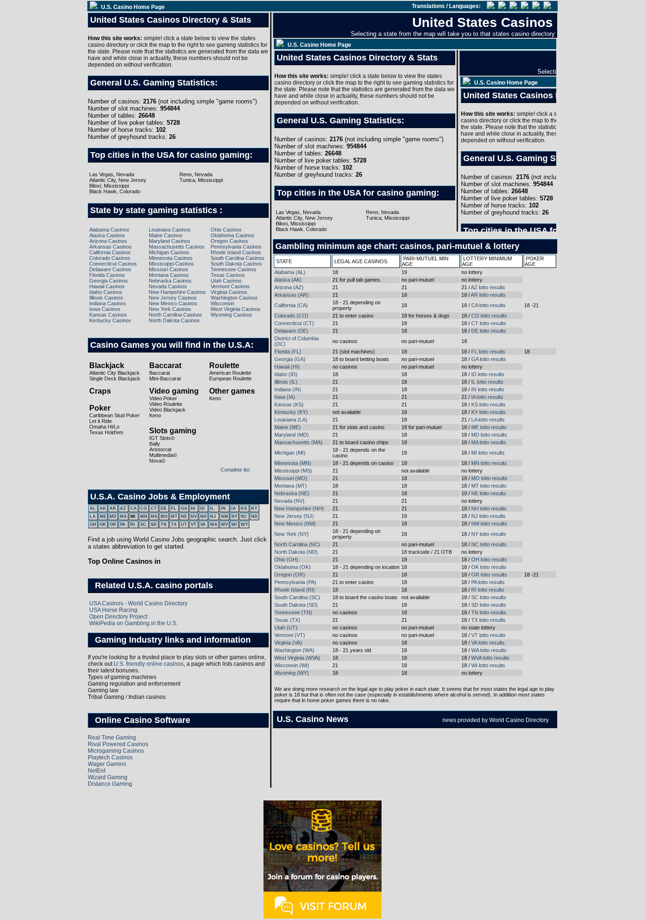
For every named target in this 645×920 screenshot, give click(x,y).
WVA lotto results (490, 658)
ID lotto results (487, 374)
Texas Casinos (228, 275)
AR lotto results (488, 295)
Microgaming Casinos (116, 751)
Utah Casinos (226, 281)
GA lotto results (488, 359)
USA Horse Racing (113, 610)
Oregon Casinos (229, 241)
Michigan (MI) (290, 453)
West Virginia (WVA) (297, 658)
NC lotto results (489, 544)
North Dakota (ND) (296, 552)
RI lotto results (487, 590)
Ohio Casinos (226, 229)
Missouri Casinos (168, 269)
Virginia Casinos (229, 292)
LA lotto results (488, 419)
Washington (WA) (294, 650)
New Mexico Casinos (173, 303)
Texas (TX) (287, 620)
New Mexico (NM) (295, 523)
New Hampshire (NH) (299, 508)
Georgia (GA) (290, 359)
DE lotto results (488, 331)
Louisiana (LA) (290, 419)
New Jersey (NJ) (294, 516)
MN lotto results (489, 463)
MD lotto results (489, 435)
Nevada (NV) (289, 501)
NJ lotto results (488, 516)
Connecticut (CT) (294, 323)
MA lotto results (488, 442)
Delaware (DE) (291, 331)
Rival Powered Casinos (118, 744)
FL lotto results (488, 351)
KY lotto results (488, 412)
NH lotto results (489, 508)
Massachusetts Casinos (176, 246)
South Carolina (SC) (297, 597)
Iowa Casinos (104, 309)
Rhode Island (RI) (294, 590)
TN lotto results (488, 612)
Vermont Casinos (230, 286)
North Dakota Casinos (174, 320)
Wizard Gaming (107, 777)
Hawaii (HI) (287, 367)
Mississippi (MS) (293, 470)
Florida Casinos (107, 275)
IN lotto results (487, 389)
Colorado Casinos (109, 258)
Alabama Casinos (109, 229)
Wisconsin (222, 303)
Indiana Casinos (107, 303)
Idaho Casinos (105, 292)
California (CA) (291, 305)
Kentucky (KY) (291, 412)
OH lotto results (489, 559)
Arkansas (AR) (291, 295)
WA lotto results (489, 650)
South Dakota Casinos (236, 264)
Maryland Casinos (169, 241)
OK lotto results (489, 567)
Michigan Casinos (169, 252)
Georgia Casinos (108, 281)
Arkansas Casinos (110, 246)
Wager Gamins (107, 764)
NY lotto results (488, 534)
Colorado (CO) (291, 315)
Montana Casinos (169, 275)
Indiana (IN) (287, 389)
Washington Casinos (234, 298)
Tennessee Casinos (233, 269)
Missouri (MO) (290, 478)
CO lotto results (489, 315)
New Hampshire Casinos (177, 292)
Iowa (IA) (284, 397)
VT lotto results (488, 635)
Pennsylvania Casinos (236, 246)
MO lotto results (489, 478)
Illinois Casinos (106, 298)
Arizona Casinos (108, 241)
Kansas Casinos (108, 315)
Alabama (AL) (290, 272)
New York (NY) (291, 534)
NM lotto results (489, 523)
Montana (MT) (290, 486)
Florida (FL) (287, 351)
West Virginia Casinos (236, 309)
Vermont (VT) (289, 635)
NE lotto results (488, 493)
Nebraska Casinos (170, 281)
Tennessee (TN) (293, 612)
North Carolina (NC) (297, 544)
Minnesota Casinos (171, 258)
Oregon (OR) (289, 574)
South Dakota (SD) (296, 605)
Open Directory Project (118, 616)
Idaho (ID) (285, 374)
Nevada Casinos (168, 286)
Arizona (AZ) (289, 287)
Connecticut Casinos (113, 264)
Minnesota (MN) (292, 463)
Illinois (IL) (285, 382)
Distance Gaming (110, 784)
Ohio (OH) (286, 559)
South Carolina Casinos (237, 258)
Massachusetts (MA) (298, 442)
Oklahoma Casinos (233, 235)
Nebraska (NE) (291, 493)
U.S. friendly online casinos (149, 664)
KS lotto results (488, 404)
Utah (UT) (285, 627)
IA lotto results (487, 397)
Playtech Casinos (110, 757)
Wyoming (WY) (291, 673)
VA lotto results (488, 642)
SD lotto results (488, 605)
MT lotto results (489, 486)
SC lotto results (488, 597)
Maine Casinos (166, 235)
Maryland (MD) (291, 435)
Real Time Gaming (112, 737)
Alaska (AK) (288, 280)
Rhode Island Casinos (236, 252)
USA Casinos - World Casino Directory (138, 603)
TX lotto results (488, 620)
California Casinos (110, 252)
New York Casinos (170, 309)
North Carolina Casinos (175, 315)
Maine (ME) (287, 427)
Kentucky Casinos (110, 320)
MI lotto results (488, 453)
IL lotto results (487, 382)
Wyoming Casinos (231, 315)
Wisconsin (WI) (291, 665)
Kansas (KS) (289, 404)
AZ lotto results (488, 287)
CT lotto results (488, 323)
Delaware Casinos (110, 269)
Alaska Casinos (107, 235)
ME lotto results (489, 427)
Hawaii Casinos (107, 286)
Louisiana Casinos (170, 229)
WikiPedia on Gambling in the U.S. (133, 623)
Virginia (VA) (288, 642)
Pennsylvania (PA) (295, 582)
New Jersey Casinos (173, 298)
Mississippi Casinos (171, 264)
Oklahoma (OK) (292, 567)
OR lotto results (489, 574)
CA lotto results (488, 305)
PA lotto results (488, 582)
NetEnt (96, 770)
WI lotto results (488, 665)
